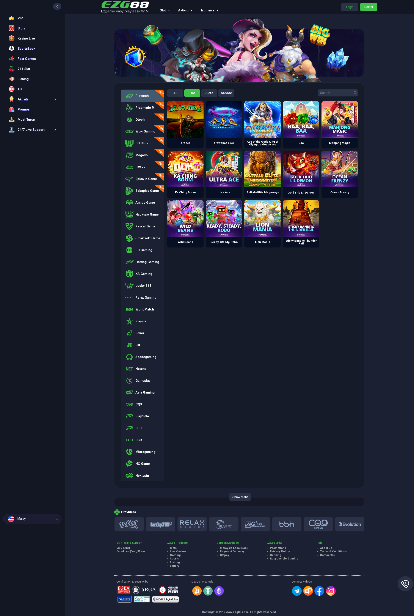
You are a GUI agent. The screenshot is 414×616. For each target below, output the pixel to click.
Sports (174, 558)
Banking (275, 555)
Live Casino (178, 551)
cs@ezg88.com (136, 551)
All (175, 93)
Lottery (174, 565)
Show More (240, 497)
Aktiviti (183, 10)
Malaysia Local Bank (234, 548)
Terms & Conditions (333, 551)
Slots (209, 93)
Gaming (175, 555)
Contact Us (327, 555)
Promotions (278, 548)
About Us (326, 548)
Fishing (175, 562)
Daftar (368, 7)
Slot (163, 10)
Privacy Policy (280, 551)
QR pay (224, 555)
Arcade (226, 93)
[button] (31, 99)
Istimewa (207, 10)
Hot (192, 93)
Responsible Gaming (284, 558)
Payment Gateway (232, 551)
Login (349, 7)
